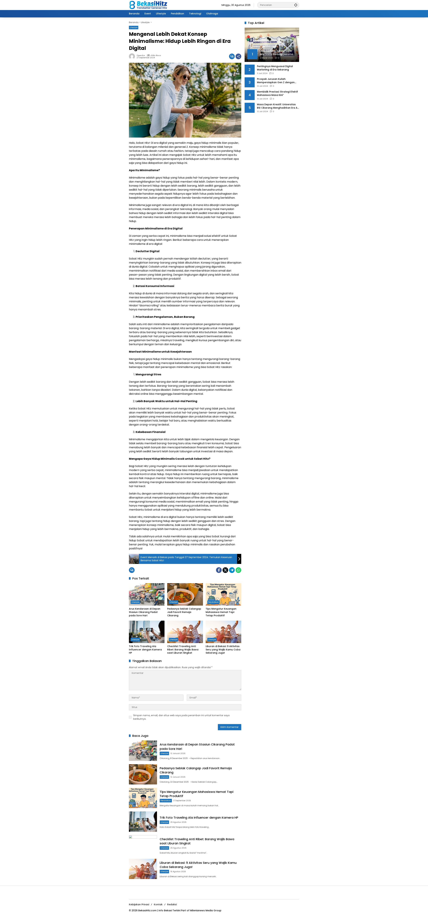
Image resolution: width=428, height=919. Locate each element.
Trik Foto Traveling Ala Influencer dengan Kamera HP (145, 649)
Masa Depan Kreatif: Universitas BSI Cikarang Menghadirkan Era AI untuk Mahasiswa (277, 106)
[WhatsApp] (238, 570)
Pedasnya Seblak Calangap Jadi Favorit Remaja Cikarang (184, 612)
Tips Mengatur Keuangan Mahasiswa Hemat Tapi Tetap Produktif (221, 612)
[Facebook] (219, 570)
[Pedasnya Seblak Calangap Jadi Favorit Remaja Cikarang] (185, 594)
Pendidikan (213, 602)
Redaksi (172, 904)
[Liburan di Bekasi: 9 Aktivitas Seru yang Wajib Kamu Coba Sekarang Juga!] (223, 632)
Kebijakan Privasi (139, 904)
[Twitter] (225, 570)
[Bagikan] (238, 56)
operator (141, 55)
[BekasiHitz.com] (150, 5)
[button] (295, 5)
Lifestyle (133, 27)
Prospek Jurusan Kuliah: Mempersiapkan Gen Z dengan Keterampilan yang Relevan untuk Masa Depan (277, 80)
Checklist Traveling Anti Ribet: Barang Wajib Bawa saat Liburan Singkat (182, 649)
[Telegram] (232, 570)
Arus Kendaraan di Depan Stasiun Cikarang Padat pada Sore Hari (144, 612)
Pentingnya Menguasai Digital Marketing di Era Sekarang (275, 68)
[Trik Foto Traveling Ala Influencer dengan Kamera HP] (147, 632)
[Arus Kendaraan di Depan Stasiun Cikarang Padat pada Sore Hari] (147, 594)
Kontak (158, 904)
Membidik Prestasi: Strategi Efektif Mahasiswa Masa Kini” (277, 93)
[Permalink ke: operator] (133, 56)
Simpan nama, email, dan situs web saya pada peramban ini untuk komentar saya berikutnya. (181, 717)
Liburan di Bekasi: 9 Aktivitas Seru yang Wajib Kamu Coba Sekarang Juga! (223, 649)
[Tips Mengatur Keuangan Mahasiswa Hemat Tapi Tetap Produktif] (223, 594)
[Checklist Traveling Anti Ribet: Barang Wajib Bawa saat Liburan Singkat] (185, 632)
